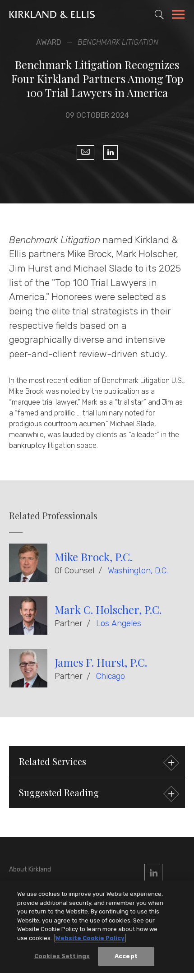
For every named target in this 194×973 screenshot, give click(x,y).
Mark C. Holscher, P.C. (108, 609)
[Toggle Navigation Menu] (178, 16)
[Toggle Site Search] (159, 14)
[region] (97, 927)
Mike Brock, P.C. (93, 556)
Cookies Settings (62, 956)
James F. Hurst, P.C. (101, 662)
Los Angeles (118, 623)
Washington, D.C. (138, 571)
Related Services (52, 761)
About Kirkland (30, 869)
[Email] (85, 152)
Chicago (110, 676)
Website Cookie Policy (90, 938)
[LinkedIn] (110, 152)
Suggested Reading (59, 792)
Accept (126, 956)
